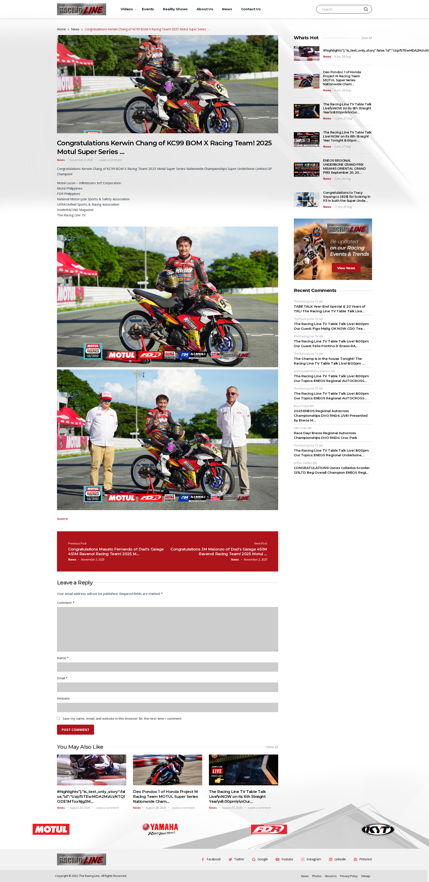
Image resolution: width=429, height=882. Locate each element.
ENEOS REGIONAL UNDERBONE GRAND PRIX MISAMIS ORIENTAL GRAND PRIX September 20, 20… (344, 166)
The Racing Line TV (306, 301)
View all (272, 747)
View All (366, 38)
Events (148, 9)
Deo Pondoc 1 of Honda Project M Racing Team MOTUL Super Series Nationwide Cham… (165, 796)
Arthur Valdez (303, 463)
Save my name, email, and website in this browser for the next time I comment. (122, 718)
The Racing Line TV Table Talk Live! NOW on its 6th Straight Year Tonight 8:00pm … (347, 136)
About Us (205, 9)
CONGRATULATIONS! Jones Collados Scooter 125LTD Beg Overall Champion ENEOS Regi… (332, 470)
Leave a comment (110, 160)
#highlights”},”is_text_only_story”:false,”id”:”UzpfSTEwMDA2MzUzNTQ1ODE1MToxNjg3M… (91, 796)
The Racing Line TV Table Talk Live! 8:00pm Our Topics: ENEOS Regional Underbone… (331, 452)
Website (63, 698)
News (227, 9)
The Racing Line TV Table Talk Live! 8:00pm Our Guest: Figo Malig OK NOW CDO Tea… (331, 326)
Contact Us (251, 9)
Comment (65, 602)
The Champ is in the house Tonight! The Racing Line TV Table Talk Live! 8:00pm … (329, 361)
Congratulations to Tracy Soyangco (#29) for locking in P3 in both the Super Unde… (346, 197)
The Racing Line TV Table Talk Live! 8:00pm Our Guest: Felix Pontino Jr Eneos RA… (331, 343)
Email (62, 678)
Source (62, 518)
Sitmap (365, 876)
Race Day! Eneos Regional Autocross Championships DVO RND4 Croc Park (325, 435)
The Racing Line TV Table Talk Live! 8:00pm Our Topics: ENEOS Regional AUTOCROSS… (331, 378)
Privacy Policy (349, 876)
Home (61, 29)
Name (63, 658)
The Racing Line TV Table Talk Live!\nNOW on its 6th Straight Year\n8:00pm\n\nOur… (237, 796)
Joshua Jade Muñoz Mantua (312, 371)
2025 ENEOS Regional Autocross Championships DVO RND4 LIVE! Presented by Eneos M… (331, 415)
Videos (127, 9)
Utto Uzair (300, 428)
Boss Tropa (301, 406)
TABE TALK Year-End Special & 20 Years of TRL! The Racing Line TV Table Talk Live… (329, 308)
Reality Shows (175, 9)
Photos (317, 876)
